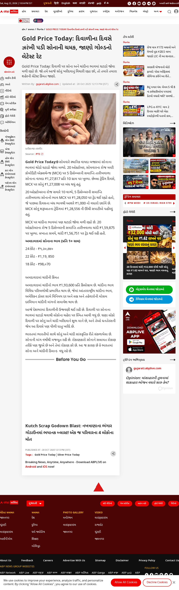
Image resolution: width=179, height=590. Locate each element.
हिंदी (56, 3)
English (66, 3)
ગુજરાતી (47, 3)
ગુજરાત (93, 11)
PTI (38, 154)
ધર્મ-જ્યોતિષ (38, 532)
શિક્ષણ (35, 539)
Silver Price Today (69, 455)
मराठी (82, 3)
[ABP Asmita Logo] (9, 12)
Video (99, 513)
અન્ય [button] (156, 11)
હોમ (24, 11)
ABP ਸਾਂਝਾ (113, 573)
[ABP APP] (136, 342)
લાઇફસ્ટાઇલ (6, 532)
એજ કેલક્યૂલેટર (10, 151)
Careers (48, 561)
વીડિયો (8, 91)
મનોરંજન (119, 11)
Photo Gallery (73, 513)
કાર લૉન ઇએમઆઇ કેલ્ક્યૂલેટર (10, 174)
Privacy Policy (147, 561)
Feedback (27, 561)
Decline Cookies (157, 582)
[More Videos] (173, 123)
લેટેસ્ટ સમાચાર (7, 513)
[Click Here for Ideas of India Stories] (24, 20)
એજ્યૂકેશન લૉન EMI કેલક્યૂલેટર (10, 140)
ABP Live (24, 573)
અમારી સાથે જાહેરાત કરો (169, 3)
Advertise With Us (74, 561)
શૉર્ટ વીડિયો (10, 97)
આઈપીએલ (6, 539)
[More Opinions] (173, 359)
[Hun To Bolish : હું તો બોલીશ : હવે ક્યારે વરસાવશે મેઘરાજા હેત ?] (135, 166)
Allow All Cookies (126, 582)
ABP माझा (66, 573)
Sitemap (100, 561)
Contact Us (172, 561)
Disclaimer (122, 561)
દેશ (46, 11)
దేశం (106, 3)
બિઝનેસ (133, 11)
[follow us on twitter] (129, 3)
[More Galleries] (173, 212)
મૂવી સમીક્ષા (10, 109)
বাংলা (75, 3)
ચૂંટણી (3, 525)
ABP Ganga (98, 573)
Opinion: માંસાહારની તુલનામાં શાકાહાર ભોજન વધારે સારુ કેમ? (147, 380)
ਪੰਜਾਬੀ (91, 3)
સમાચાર (35, 11)
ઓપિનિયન (10, 122)
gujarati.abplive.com (47, 84)
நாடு (99, 3)
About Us (5, 561)
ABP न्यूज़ (38, 573)
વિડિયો (173, 503)
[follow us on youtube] (139, 3)
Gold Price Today (45, 455)
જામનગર (4, 518)
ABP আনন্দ (52, 573)
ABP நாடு (127, 573)
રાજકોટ (99, 525)
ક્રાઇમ (81, 11)
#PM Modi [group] (134, 203)
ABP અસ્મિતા (81, 573)
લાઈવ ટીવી (10, 78)
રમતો (7, 84)
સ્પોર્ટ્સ (106, 11)
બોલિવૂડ (36, 546)
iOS (45, 467)
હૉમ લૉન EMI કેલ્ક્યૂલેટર (9, 162)
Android (30, 467)
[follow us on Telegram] (149, 3)
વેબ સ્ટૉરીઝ (10, 103)
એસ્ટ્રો (145, 11)
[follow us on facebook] (134, 3)
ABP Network (8, 573)
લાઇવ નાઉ (142, 503)
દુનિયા (70, 11)
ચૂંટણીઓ (57, 11)
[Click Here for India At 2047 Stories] (38, 20)
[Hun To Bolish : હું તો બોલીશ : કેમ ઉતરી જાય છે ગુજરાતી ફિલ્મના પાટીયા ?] (149, 142)
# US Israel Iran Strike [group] (159, 203)
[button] (9, 65)
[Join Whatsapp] (154, 3)
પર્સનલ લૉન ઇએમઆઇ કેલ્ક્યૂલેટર (10, 186)
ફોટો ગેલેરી (10, 116)
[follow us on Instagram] (144, 3)
